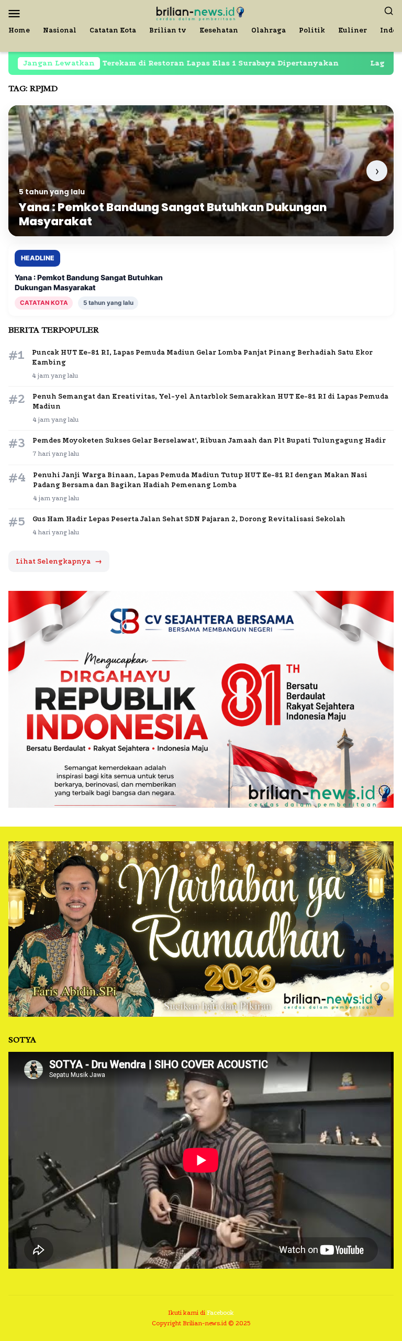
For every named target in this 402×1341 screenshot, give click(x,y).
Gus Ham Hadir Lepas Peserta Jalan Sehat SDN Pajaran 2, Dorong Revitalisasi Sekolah (188, 519)
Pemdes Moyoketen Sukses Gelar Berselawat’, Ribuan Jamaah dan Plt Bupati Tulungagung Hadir (209, 440)
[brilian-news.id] (200, 12)
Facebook (220, 1312)
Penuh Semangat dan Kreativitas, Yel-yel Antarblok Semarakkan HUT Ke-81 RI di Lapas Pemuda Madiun (210, 401)
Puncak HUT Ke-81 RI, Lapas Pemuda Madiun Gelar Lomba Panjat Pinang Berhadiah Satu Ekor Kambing (202, 357)
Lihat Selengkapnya (59, 561)
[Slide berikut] (376, 170)
